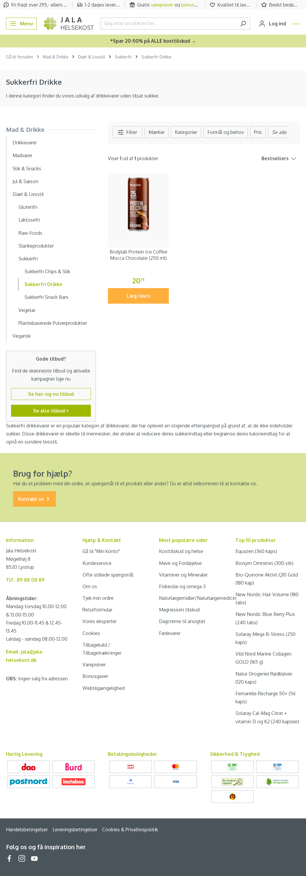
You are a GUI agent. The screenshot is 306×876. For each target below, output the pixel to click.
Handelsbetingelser (27, 829)
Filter (131, 132)
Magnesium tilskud (179, 610)
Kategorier (186, 132)
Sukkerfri (28, 259)
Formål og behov (225, 132)
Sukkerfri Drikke (43, 284)
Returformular (97, 610)
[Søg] (243, 24)
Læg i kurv (138, 296)
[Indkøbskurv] (296, 24)
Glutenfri (28, 207)
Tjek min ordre (98, 598)
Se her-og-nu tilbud (51, 394)
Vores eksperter (99, 621)
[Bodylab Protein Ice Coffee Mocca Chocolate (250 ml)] (138, 204)
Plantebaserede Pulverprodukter (53, 323)
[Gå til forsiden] (69, 23)
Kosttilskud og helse (181, 551)
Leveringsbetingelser (75, 829)
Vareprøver (94, 665)
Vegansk (22, 336)
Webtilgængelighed (103, 688)
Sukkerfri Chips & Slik (47, 271)
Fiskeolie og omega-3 (182, 586)
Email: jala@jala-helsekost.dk (25, 656)
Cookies (91, 633)
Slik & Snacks (27, 169)
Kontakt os (31, 499)
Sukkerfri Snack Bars (46, 297)
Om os (89, 586)
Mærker (157, 132)
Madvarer (22, 155)
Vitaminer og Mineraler (183, 575)
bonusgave (192, 5)
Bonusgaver (95, 676)
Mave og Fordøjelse (180, 563)
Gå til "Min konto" (101, 551)
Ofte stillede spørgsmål (107, 575)
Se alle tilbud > (51, 411)
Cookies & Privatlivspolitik (130, 829)
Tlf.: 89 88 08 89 (25, 580)
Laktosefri (29, 220)
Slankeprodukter (36, 246)
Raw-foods (30, 233)
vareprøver (162, 5)
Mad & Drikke (25, 129)
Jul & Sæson (25, 181)
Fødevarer (169, 633)
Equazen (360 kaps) (256, 551)
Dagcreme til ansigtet (182, 621)
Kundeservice (96, 563)
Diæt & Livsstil (28, 194)
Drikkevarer (25, 143)
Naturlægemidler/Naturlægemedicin (197, 598)
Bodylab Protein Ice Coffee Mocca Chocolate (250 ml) (138, 255)
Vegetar (27, 310)
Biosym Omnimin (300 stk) (264, 563)
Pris (258, 132)
